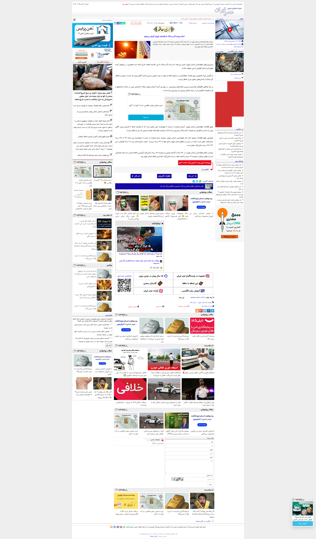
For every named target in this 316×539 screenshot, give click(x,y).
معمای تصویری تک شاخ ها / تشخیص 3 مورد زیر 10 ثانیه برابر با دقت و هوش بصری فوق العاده (229, 194)
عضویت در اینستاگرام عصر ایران (191, 276)
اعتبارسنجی (160, 443)
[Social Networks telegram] (193, 181)
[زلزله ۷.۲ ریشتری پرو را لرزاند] (229, 29)
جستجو (223, 4)
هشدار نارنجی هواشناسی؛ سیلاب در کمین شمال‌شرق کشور (229, 45)
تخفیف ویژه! (302, 523)
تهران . (199, 302)
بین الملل (166, 4)
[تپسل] (129, 94)
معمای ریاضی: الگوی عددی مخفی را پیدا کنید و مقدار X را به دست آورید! (230, 171)
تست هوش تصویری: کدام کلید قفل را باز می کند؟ (230, 188)
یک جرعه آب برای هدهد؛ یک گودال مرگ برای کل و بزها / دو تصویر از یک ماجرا (140, 255)
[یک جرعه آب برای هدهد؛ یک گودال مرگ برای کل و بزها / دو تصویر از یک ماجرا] (139, 239)
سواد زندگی (192, 4)
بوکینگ (154, 443)
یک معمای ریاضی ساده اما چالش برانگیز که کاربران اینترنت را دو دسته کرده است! (229, 166)
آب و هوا (211, 4)
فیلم (138, 4)
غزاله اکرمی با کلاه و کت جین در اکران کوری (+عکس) (231, 139)
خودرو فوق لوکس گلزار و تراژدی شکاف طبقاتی (93, 136)
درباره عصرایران (182, 527)
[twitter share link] (115, 23)
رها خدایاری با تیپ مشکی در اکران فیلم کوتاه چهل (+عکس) (230, 150)
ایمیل (211, 450)
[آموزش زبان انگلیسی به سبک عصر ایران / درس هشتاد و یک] (229, 62)
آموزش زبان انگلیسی (191, 291)
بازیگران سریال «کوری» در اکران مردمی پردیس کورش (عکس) (231, 144)
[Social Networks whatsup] (200, 181)
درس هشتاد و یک (236, 74)
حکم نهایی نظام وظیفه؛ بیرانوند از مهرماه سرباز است (91, 105)
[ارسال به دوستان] (172, 23)
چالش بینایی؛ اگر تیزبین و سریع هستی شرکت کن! (231, 177)
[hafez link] (164, 29)
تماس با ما (233, 4)
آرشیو (227, 4)
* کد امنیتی (210, 475)
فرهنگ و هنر (159, 4)
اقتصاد (181, 4)
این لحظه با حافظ (190, 283)
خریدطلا (146, 117)
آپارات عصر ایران (151, 291)
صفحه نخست (210, 23)
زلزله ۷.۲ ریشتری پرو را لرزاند (232, 41)
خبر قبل (137, 176)
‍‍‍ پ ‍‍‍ (179, 22)
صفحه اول (239, 4)
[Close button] (312, 499)
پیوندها (158, 527)
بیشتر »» (220, 19)
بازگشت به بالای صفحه (203, 521)
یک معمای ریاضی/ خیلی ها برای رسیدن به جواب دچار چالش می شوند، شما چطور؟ (230, 201)
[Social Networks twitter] (197, 181)
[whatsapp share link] (124, 23)
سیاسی (186, 4)
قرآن (147, 4)
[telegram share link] (121, 23)
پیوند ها (198, 4)
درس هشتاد (238, 78)
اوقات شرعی (205, 4)
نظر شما (210, 438)
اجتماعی (204, 23)
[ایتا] (197, 310)
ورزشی (171, 4)
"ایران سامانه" (154, 536)
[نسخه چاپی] (170, 23)
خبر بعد (191, 176)
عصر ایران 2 (132, 4)
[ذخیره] (174, 23)
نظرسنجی (217, 4)
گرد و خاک (193, 302)
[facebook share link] (118, 23)
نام (212, 442)
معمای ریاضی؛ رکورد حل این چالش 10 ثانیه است (229, 182)
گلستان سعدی (149, 283)
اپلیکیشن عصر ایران (124, 276)
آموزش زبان (125, 4)
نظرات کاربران (164, 176)
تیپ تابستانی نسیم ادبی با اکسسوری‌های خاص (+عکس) (230, 134)
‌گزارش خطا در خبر (136, 23)
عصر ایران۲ (191, 527)
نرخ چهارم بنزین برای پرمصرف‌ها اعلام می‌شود (93, 155)
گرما (203, 302)
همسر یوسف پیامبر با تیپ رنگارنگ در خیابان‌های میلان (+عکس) (231, 155)
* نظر (211, 457)
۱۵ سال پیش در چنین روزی (151, 276)
